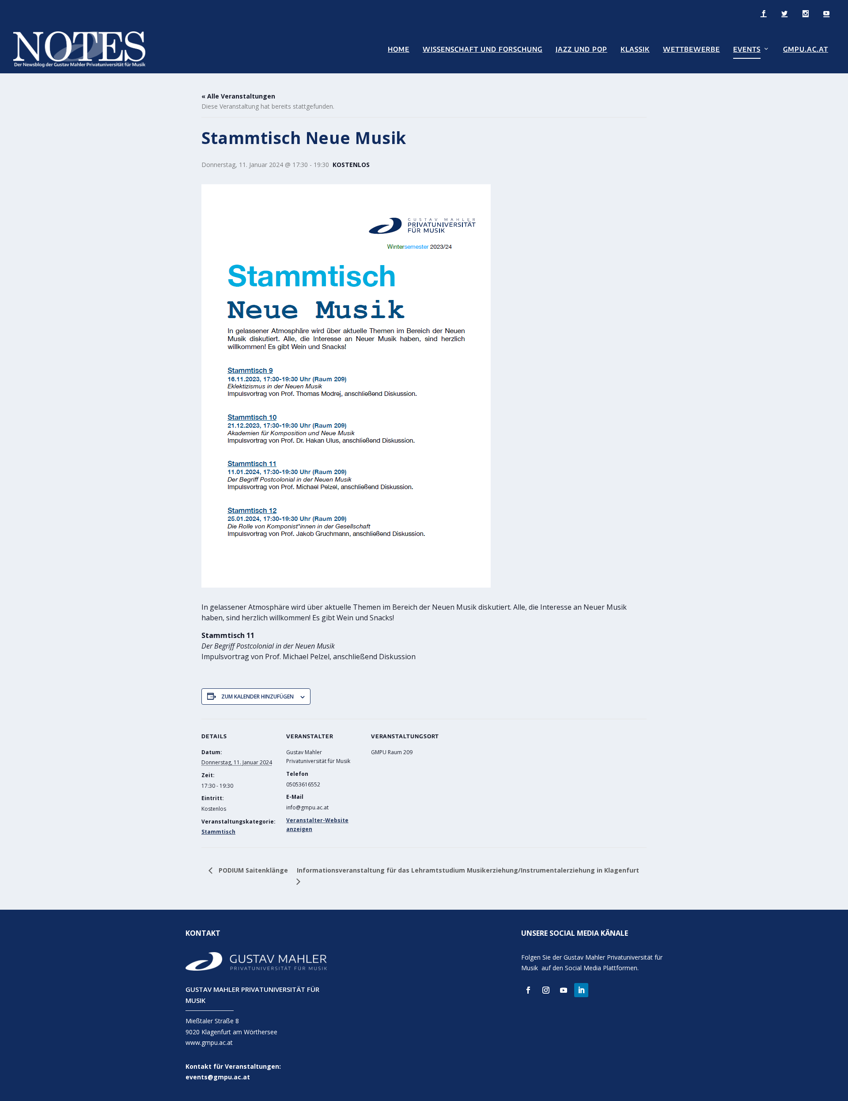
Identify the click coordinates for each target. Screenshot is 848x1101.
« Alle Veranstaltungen (238, 96)
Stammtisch (218, 831)
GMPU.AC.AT (805, 49)
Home (398, 49)
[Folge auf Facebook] (528, 990)
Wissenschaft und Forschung (482, 49)
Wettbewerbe (691, 49)
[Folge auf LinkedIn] (581, 990)
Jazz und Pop (581, 49)
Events (747, 49)
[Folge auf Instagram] (546, 990)
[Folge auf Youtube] (563, 990)
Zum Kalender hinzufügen (257, 696)
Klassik (635, 49)
